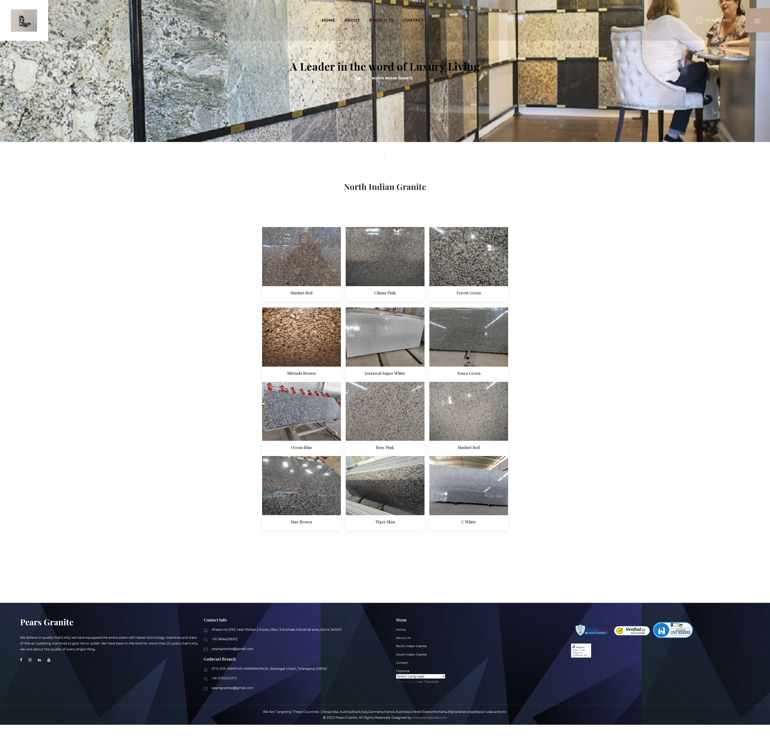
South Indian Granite (411, 654)
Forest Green (469, 292)
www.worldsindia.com (429, 718)
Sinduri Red (301, 292)
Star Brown (301, 521)
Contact (402, 663)
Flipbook (403, 671)
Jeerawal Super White (385, 373)
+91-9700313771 (224, 678)
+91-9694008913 (718, 20)
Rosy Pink (385, 447)
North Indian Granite (411, 646)
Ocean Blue (301, 447)
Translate (431, 682)
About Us (403, 638)
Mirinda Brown (301, 373)
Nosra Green (468, 373)
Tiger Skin (385, 521)
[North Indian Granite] (363, 78)
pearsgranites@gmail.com (232, 649)
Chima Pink (385, 292)
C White (468, 521)
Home (401, 629)
